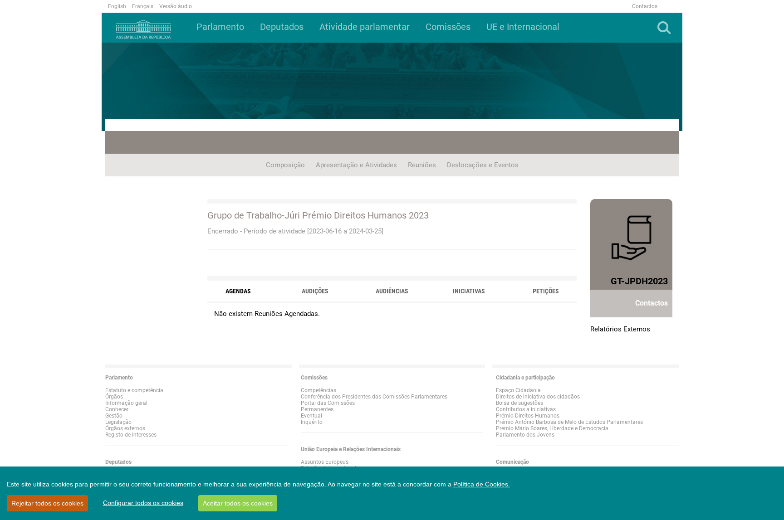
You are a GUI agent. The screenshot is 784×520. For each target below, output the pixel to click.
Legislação (118, 422)
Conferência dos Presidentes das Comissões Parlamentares (374, 397)
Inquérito (312, 422)
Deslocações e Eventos (483, 165)
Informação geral (126, 403)
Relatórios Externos (620, 329)
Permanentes (317, 409)
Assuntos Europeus (324, 462)
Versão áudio (175, 6)
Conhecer (116, 409)
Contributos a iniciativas (526, 409)
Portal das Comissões (328, 403)
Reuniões (422, 165)
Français (142, 6)
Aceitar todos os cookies (238, 503)
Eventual (311, 416)
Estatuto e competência (134, 390)
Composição (285, 165)
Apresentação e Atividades (356, 165)
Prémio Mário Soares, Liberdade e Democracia (552, 428)
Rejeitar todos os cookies (47, 503)
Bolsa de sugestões (519, 403)
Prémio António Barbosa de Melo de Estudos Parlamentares (569, 422)
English (117, 6)
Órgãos (114, 397)
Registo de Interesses (131, 435)
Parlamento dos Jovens (525, 435)
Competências (318, 390)
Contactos (644, 6)
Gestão (113, 416)
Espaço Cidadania (518, 390)
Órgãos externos (125, 428)
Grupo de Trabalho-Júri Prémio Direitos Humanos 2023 (318, 215)
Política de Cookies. (481, 484)
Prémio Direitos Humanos (527, 416)
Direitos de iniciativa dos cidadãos (538, 397)
